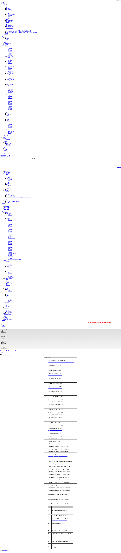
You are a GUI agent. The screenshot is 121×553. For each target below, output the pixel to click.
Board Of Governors (9, 9)
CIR (6, 136)
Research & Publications (9, 114)
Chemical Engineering (9, 56)
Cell (1, 337)
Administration (6, 6)
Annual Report (3, 342)
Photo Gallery (6, 33)
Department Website (11, 78)
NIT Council (8, 8)
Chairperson (8, 183)
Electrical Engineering (9, 73)
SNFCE (7, 129)
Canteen (5, 151)
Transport (5, 149)
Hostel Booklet (8, 145)
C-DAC (5, 148)
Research (9, 49)
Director (7, 184)
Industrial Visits (10, 89)
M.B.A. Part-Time (10, 132)
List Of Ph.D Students (11, 71)
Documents (6, 23)
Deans (7, 19)
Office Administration (9, 21)
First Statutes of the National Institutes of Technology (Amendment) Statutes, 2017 (18, 30)
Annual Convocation (3, 343)
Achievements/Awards (4, 348)
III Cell (7, 294)
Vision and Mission (7, 172)
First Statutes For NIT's (9, 27)
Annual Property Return (4, 341)
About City (6, 5)
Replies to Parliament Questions (5, 347)
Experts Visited (10, 92)
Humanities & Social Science (8, 283)
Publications (10, 50)
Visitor (7, 7)
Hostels (5, 142)
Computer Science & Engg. (10, 66)
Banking (5, 150)
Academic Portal (6, 40)
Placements (7, 115)
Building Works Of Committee (10, 14)
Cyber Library (8, 139)
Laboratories (10, 51)
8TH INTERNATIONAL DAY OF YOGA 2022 (13, 201)
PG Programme (6, 42)
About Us (5, 4)
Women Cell (2, 338)
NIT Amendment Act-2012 (10, 25)
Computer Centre (6, 306)
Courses (9, 47)
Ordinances (6, 44)
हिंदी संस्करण (119, 167)
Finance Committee (9, 178)
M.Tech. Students (10, 90)
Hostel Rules (8, 144)
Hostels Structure (8, 143)
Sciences (5, 93)
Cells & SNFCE (6, 288)
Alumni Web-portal (3, 332)
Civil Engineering (8, 61)
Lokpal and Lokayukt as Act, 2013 (11, 29)
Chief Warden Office (9, 312)
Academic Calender (7, 207)
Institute (3, 3)
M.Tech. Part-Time (11, 131)
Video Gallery (6, 34)
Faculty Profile (10, 48)
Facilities (3, 137)
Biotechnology (8, 218)
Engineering (6, 212)
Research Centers (6, 135)
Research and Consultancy (12, 253)
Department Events (11, 72)
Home (3, 2)
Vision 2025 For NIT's (9, 28)
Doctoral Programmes (7, 43)
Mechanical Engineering (9, 84)
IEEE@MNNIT (6, 146)
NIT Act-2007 (8, 24)
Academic (3, 36)
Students (2, 330)
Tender (1, 335)
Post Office (6, 318)
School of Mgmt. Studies (8, 111)
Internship (9, 133)
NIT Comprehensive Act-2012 (10, 26)
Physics (7, 271)
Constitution (10, 10)
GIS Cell (7, 289)
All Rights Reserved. (6, 550)
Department (4, 45)
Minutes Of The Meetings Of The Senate (10, 350)
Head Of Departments (9, 20)
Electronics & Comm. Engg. (10, 79)
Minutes (9, 13)
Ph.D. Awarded (10, 91)
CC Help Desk (2, 344)
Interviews (7, 35)
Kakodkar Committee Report (10, 195)
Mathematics (8, 99)
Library (5, 138)
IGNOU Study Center (7, 147)
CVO (7, 189)
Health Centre (6, 141)
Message (9, 18)
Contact (9, 134)
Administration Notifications (4, 346)
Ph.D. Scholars (10, 110)
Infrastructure (10, 300)
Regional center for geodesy (8, 152)
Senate (5, 37)
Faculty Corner (3, 336)
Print (3, 352)
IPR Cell (7, 22)
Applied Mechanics (9, 213)
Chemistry (7, 94)
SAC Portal (2, 331)
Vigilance (2, 340)
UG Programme (6, 41)
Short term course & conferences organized (14, 259)
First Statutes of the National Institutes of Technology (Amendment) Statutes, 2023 (18, 31)
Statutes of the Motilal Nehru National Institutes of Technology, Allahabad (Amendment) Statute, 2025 (21, 32)
